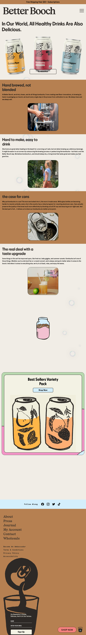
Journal (9, 525)
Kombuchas (43, 71)
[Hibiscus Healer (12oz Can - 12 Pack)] (43, 54)
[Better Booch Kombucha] (29, 11)
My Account (12, 529)
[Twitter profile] (54, 504)
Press (7, 521)
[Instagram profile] (48, 504)
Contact (9, 534)
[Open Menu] (81, 11)
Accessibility (10, 556)
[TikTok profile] (59, 504)
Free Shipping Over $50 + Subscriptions (43, 2)
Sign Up (21, 632)
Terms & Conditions (13, 550)
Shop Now (43, 390)
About (8, 516)
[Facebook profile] (43, 504)
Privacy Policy (11, 553)
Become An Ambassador (14, 546)
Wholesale (11, 538)
